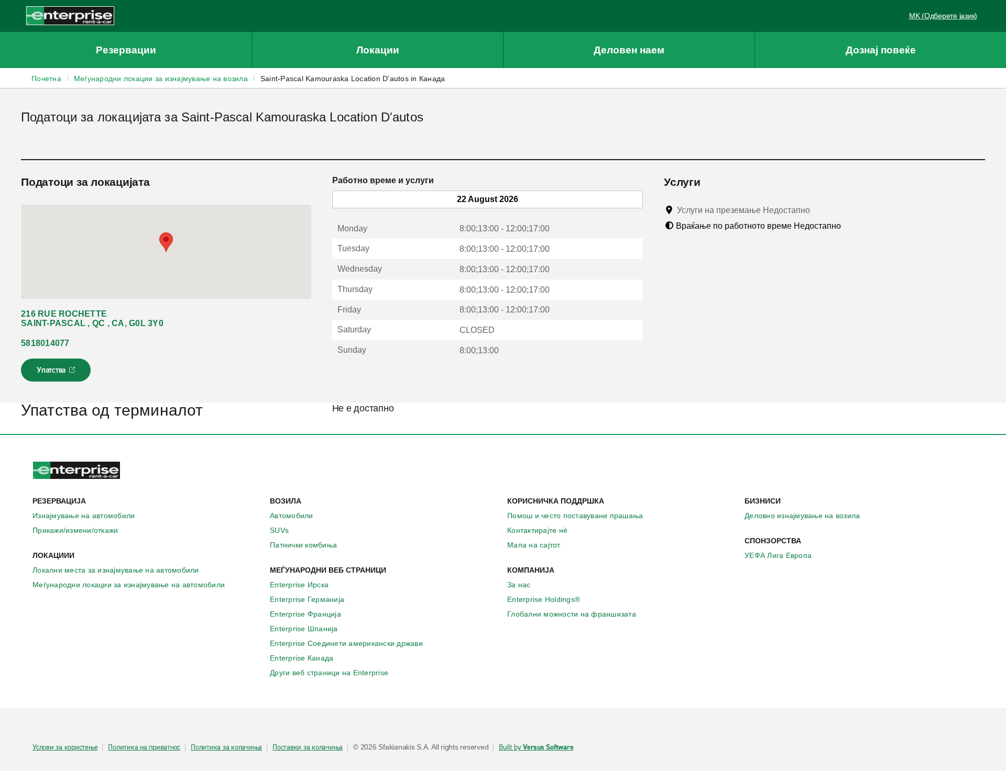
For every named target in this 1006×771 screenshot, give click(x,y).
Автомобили (291, 515)
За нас (519, 584)
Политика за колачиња (226, 747)
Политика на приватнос (144, 747)
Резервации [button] (126, 49)
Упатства (57, 373)
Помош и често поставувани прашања (575, 515)
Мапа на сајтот (534, 545)
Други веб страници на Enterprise (329, 672)
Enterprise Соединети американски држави (346, 643)
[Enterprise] (70, 15)
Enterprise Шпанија (304, 628)
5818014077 (45, 343)
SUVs (279, 530)
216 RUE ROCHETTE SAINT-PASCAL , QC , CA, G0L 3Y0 (92, 318)
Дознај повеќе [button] (881, 49)
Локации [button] (377, 49)
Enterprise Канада (301, 658)
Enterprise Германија (307, 599)
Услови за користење (64, 747)
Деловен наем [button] (629, 49)
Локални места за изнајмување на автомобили (115, 570)
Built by (536, 747)
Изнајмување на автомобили (83, 515)
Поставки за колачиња (307, 747)
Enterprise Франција (305, 614)
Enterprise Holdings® (543, 599)
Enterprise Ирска (299, 584)
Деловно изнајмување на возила (802, 515)
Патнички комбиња (303, 545)
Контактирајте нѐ (537, 530)
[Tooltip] (820, 210)
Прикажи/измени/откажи (75, 530)
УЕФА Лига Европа (778, 555)
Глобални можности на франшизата (571, 614)
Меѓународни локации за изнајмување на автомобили (128, 584)
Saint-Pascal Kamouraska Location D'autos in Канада (352, 78)
